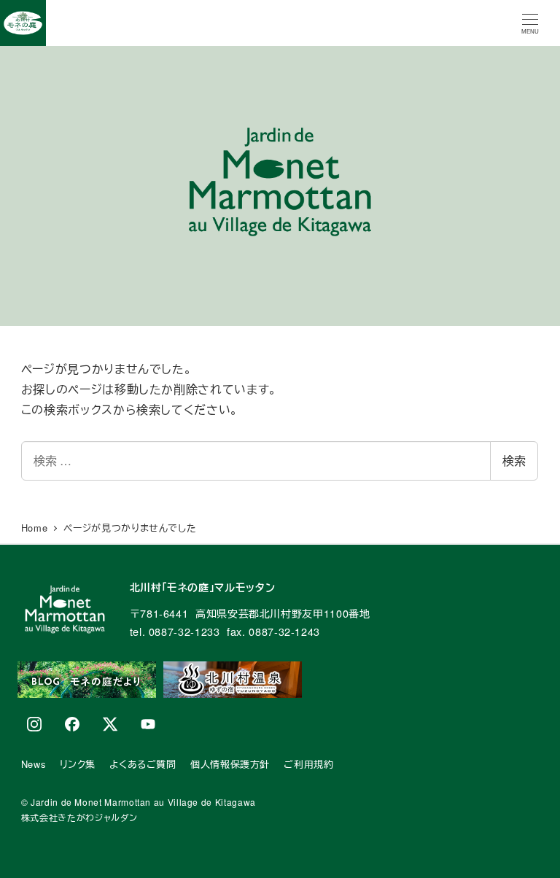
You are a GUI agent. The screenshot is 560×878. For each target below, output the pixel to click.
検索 (514, 460)
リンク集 (78, 764)
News (33, 764)
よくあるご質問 (142, 764)
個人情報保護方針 (230, 764)
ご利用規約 (308, 764)
